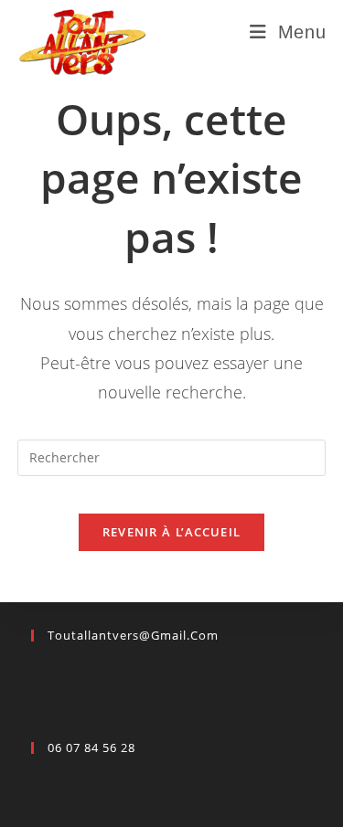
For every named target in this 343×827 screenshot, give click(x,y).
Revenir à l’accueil (171, 532)
